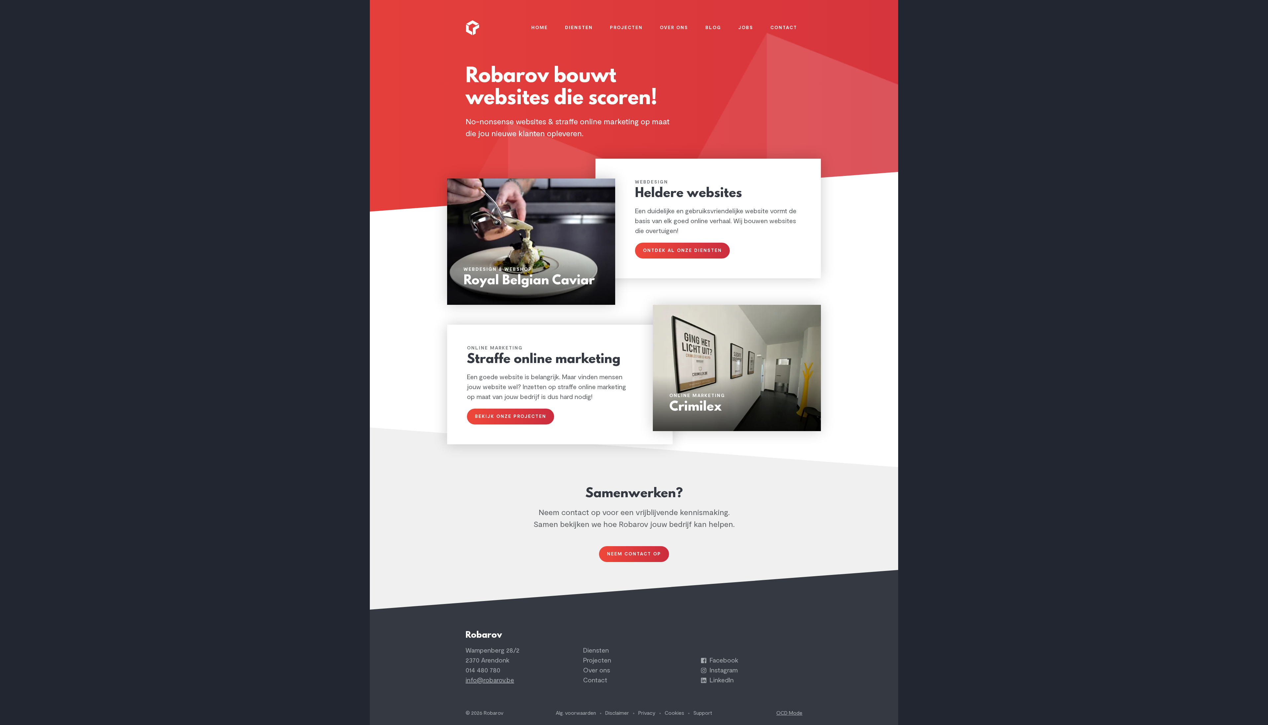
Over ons (596, 670)
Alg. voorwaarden (576, 713)
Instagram (723, 670)
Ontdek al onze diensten (682, 250)
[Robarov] (473, 28)
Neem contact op (634, 554)
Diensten (596, 650)
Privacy (646, 713)
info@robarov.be (490, 680)
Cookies (674, 713)
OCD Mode (789, 713)
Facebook (723, 660)
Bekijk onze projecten (510, 416)
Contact (595, 680)
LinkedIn (721, 680)
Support (702, 713)
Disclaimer (617, 713)
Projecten (597, 660)
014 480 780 (483, 670)
